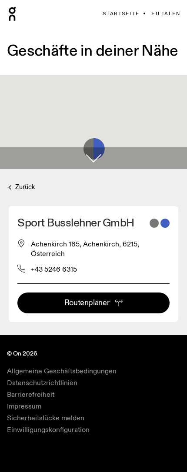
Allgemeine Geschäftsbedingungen (62, 371)
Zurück (24, 187)
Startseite (121, 13)
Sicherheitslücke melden (45, 418)
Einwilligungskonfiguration (48, 429)
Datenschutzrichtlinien (42, 383)
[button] (93, 158)
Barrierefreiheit (30, 394)
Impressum (24, 406)
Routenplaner (87, 303)
